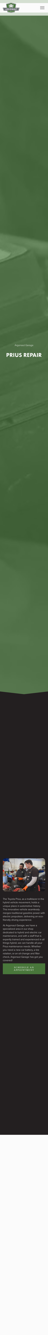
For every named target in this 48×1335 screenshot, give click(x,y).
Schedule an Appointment (24, 968)
